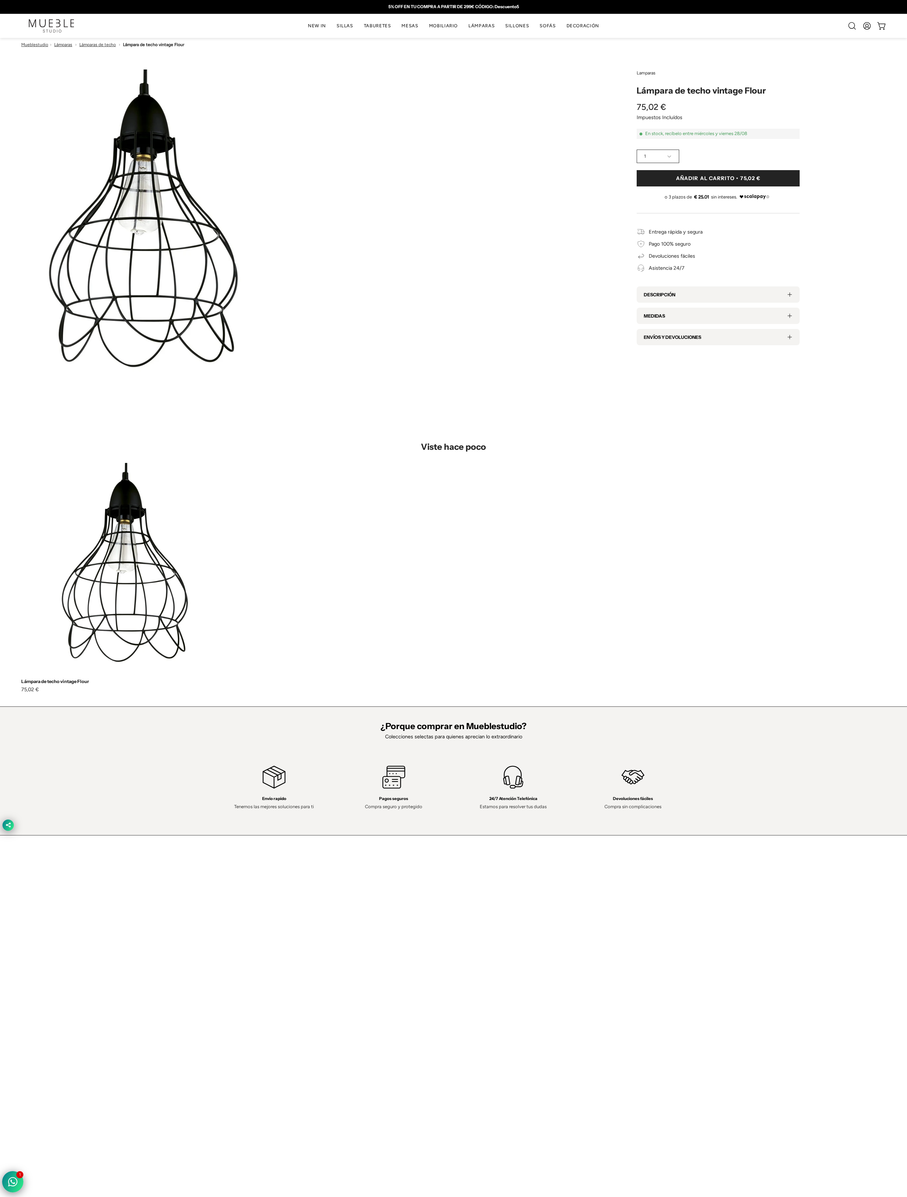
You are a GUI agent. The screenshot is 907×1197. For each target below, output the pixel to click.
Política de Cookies (482, 986)
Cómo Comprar (302, 1006)
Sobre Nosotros (303, 975)
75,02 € (30, 689)
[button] (345, 26)
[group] (453, 6)
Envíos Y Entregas (305, 996)
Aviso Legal (473, 1006)
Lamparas (646, 72)
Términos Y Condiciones (488, 975)
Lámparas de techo (97, 44)
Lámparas (63, 44)
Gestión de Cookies (483, 996)
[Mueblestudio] (51, 26)
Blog (290, 1027)
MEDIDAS (654, 316)
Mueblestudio (34, 44)
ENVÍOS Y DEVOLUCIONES (672, 337)
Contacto (295, 986)
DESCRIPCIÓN (659, 294)
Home (292, 964)
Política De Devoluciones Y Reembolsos (505, 1017)
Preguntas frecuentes (309, 1017)
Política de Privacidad (484, 964)
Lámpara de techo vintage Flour (55, 681)
